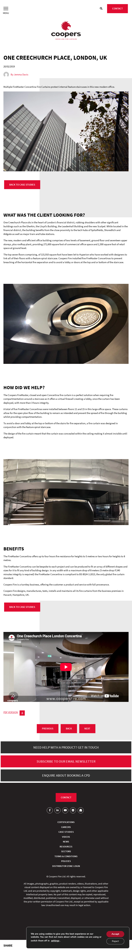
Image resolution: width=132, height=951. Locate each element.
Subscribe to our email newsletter (66, 761)
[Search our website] (101, 8)
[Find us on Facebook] (50, 810)
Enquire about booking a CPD (66, 775)
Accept (115, 934)
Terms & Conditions (66, 856)
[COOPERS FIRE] (66, 31)
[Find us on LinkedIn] (57, 810)
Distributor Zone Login (66, 866)
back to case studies (22, 184)
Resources (66, 846)
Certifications (66, 822)
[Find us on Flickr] (73, 810)
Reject (115, 941)
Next (87, 728)
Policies (66, 861)
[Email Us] (81, 810)
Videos (66, 836)
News (66, 841)
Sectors (66, 851)
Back (69, 728)
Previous (47, 728)
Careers (66, 827)
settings (55, 940)
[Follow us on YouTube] (65, 810)
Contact (117, 8)
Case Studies (66, 831)
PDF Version (10, 712)
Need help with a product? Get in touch (66, 747)
